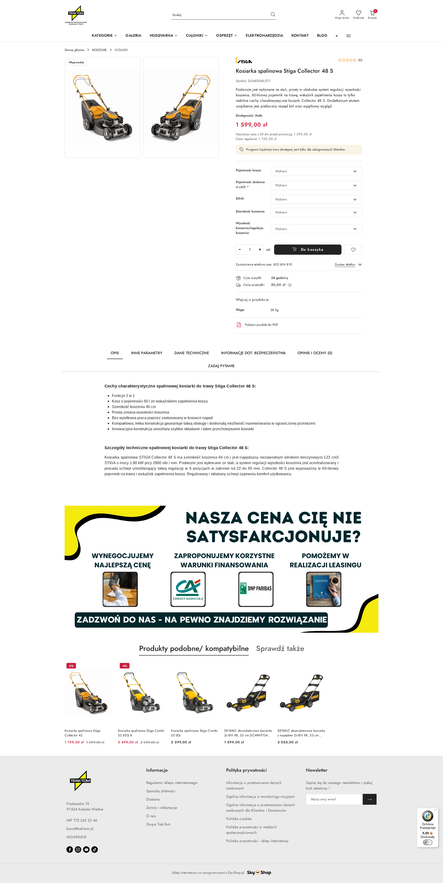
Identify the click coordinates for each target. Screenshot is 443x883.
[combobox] (316, 171)
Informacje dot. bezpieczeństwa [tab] (253, 353)
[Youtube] (86, 849)
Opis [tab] (115, 353)
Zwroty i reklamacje (161, 807)
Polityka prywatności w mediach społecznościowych (251, 829)
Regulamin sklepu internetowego (172, 782)
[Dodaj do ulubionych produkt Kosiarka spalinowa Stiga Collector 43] (107, 666)
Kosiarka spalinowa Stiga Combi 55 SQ (194, 733)
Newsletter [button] (316, 770)
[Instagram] (78, 849)
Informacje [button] (157, 770)
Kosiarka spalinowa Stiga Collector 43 (83, 733)
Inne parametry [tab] (146, 353)
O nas (151, 816)
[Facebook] (69, 849)
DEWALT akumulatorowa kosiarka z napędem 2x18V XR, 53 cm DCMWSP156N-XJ (301, 733)
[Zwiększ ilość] (259, 249)
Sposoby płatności (160, 791)
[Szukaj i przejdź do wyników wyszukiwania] (273, 15)
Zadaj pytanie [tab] (221, 366)
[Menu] (435, 810)
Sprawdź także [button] (280, 648)
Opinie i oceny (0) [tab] (315, 353)
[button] (164, 36)
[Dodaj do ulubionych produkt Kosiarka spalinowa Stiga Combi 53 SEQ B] (160, 666)
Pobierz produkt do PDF (261, 324)
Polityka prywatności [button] (246, 770)
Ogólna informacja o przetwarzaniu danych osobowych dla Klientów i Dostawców (260, 807)
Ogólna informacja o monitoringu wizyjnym (260, 796)
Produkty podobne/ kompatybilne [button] (194, 648)
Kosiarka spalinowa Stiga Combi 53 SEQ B (141, 733)
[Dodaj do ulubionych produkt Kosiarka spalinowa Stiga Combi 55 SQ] (213, 666)
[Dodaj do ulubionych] (353, 250)
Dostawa (153, 799)
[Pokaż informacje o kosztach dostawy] (289, 284)
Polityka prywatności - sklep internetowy (257, 841)
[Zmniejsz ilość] (239, 249)
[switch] (427, 842)
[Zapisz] (370, 799)
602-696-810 (76, 837)
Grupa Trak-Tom (158, 824)
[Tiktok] (94, 849)
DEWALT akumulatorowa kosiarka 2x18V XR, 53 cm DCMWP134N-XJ (248, 733)
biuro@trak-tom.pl (79, 828)
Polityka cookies (239, 818)
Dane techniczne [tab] (191, 353)
